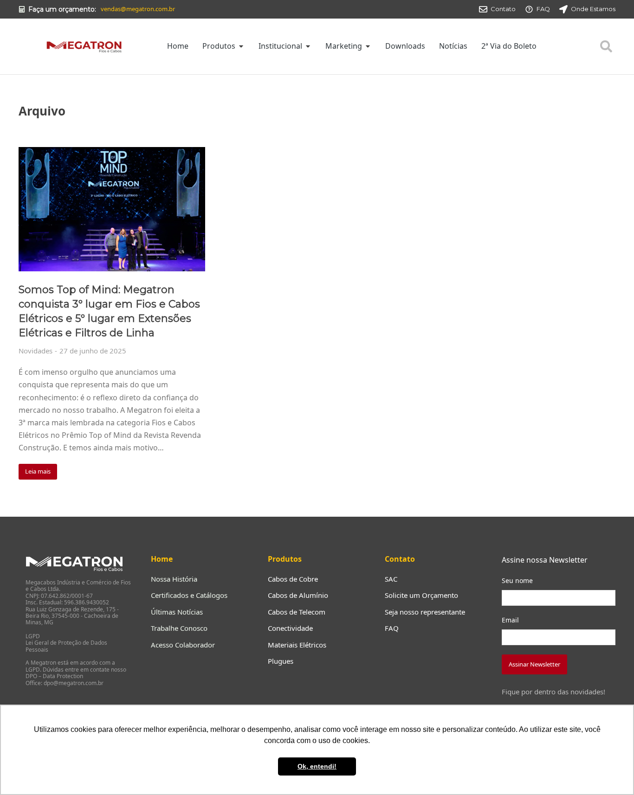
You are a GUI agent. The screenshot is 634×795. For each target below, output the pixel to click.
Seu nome (517, 580)
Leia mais (38, 471)
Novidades (35, 350)
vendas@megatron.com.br (138, 9)
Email (510, 619)
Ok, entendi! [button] (317, 766)
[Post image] (112, 209)
